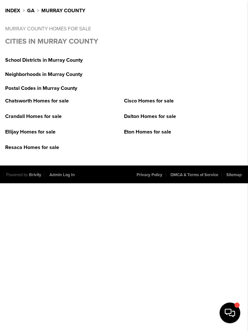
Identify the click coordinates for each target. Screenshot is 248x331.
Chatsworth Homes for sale (37, 100)
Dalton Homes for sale (150, 116)
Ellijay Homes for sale (30, 131)
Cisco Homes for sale (149, 100)
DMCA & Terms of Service (194, 174)
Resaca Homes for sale (32, 147)
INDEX (12, 10)
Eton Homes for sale (147, 131)
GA (31, 10)
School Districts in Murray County (44, 60)
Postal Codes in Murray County (41, 88)
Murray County (63, 10)
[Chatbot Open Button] (230, 313)
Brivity (35, 174)
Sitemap (234, 174)
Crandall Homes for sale (33, 116)
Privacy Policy (149, 174)
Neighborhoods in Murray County (43, 74)
